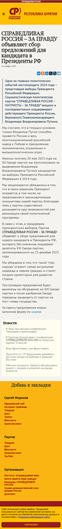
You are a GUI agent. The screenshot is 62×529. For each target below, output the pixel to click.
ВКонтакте (10, 420)
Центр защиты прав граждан (20, 478)
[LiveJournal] (55, 73)
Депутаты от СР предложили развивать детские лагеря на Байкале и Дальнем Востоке (28, 357)
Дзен (7, 413)
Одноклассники (12, 423)
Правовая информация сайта (34, 517)
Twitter (8, 417)
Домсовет (9, 494)
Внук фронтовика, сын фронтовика (26, 349)
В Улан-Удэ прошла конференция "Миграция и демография (24, 330)
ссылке (36, 312)
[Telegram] (59, 73)
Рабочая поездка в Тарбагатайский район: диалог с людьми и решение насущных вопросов (30, 368)
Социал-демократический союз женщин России (21, 489)
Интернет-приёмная (15, 407)
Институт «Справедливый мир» (21, 475)
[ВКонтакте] (38, 73)
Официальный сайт (14, 403)
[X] (50, 73)
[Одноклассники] (42, 73)
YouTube (8, 456)
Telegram (9, 410)
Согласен (31, 524)
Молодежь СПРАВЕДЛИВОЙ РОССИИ (19, 483)
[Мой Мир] (46, 73)
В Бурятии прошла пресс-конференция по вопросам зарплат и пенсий (28, 340)
